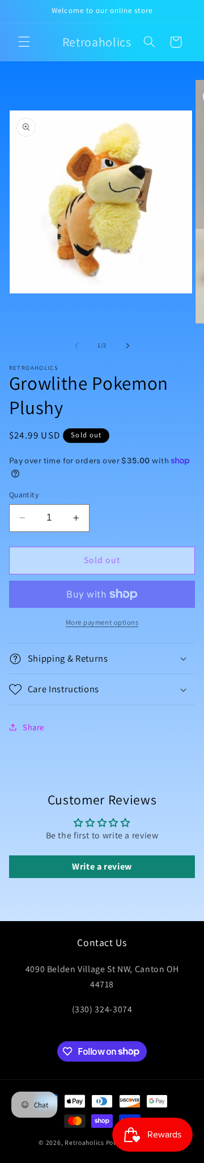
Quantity (24, 494)
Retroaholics (84, 1142)
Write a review (102, 866)
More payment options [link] (102, 622)
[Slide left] (76, 345)
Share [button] (33, 727)
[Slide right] (127, 345)
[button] (24, 42)
